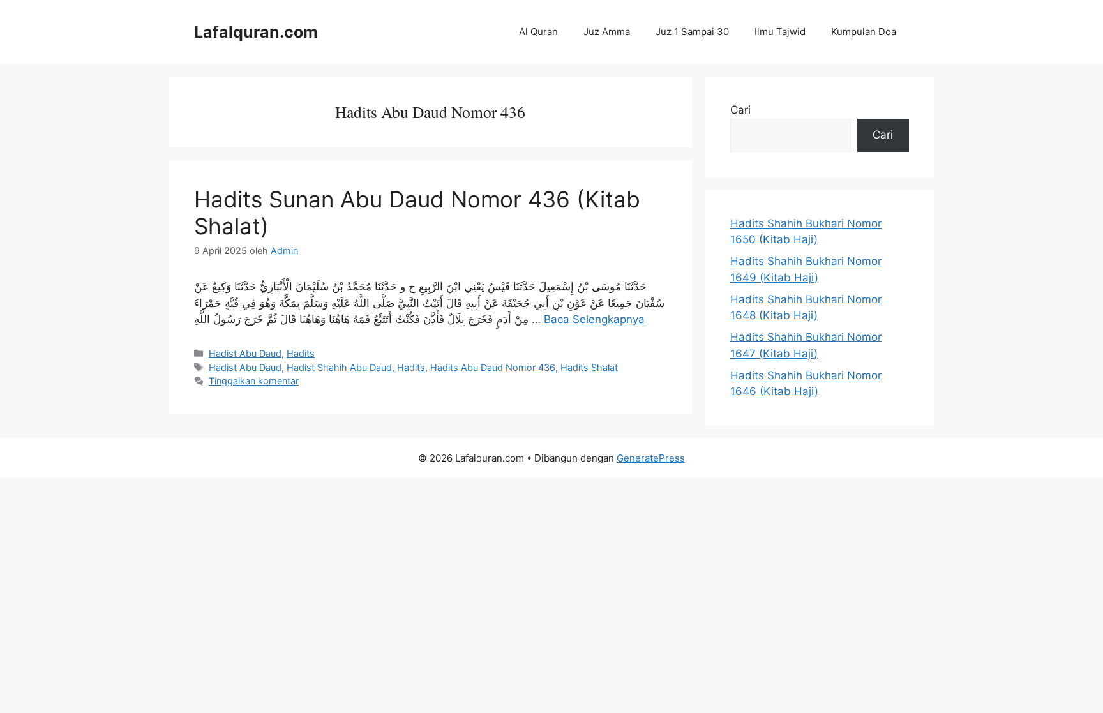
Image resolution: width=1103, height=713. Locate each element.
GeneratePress (651, 458)
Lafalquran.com (256, 31)
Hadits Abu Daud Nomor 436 (492, 367)
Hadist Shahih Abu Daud (339, 367)
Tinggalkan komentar (254, 380)
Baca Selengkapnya (594, 319)
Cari (740, 109)
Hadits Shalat (589, 367)
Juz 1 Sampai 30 (692, 32)
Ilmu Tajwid (780, 32)
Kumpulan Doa (863, 32)
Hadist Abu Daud (245, 353)
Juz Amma (606, 32)
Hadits (301, 353)
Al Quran (538, 32)
